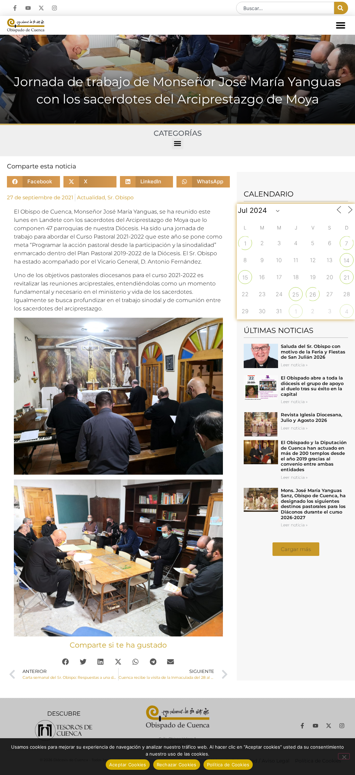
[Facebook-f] (15, 8)
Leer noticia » (294, 364)
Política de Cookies (228, 764)
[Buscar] (341, 8)
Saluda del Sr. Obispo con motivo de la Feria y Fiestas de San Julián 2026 (313, 351)
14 (346, 260)
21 (346, 277)
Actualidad (91, 197)
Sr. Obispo (120, 197)
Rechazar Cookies (177, 764)
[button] (340, 25)
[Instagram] (54, 8)
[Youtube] (28, 8)
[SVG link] (63, 730)
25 (295, 294)
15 (245, 277)
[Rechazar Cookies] (344, 756)
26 (312, 294)
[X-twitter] (41, 8)
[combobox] (285, 8)
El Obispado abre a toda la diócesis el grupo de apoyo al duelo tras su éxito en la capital (312, 386)
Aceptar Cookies (127, 764)
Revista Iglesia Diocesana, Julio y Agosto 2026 (311, 417)
